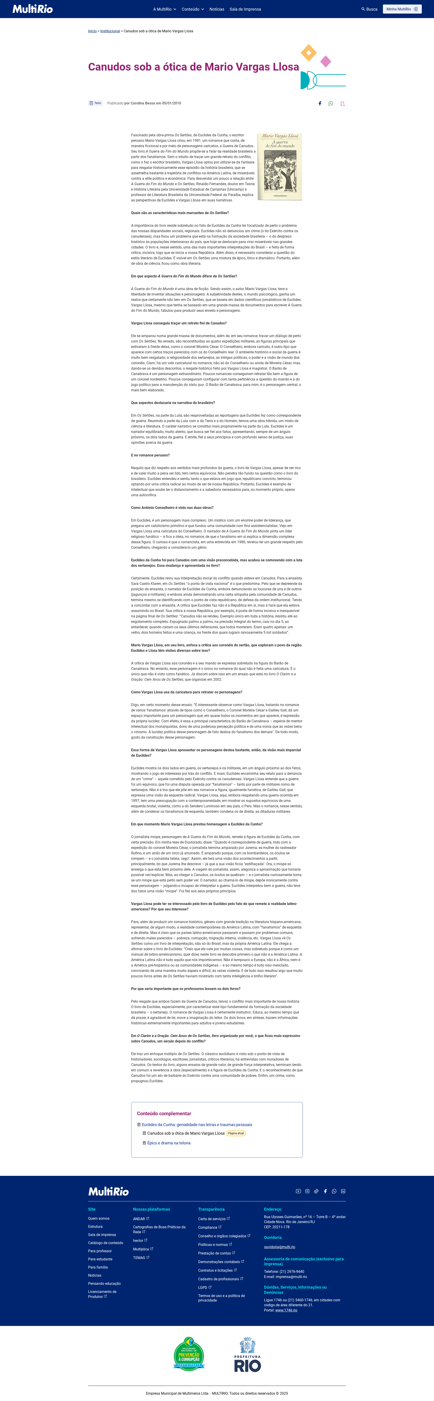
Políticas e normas (213, 1245)
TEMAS (139, 1258)
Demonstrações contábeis (219, 1262)
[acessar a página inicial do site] (32, 9)
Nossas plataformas (151, 1209)
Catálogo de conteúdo (105, 1243)
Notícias (217, 9)
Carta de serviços (212, 1219)
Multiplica (141, 1249)
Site (91, 1209)
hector (138, 1240)
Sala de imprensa (102, 1235)
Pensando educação (104, 1283)
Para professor (100, 1251)
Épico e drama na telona (169, 1143)
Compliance (208, 1227)
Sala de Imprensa (245, 9)
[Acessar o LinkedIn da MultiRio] (343, 1191)
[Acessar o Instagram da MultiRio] (307, 1191)
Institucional (110, 31)
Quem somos (98, 1218)
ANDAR (139, 1219)
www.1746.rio (286, 1310)
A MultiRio (162, 9)
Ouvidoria (273, 1237)
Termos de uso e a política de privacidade (221, 1298)
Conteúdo (190, 9)
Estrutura (95, 1226)
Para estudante (100, 1259)
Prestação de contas (215, 1253)
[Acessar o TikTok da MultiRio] (316, 1191)
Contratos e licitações (216, 1270)
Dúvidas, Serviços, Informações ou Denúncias (295, 1290)
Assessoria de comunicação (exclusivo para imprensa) (304, 1261)
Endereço (272, 1209)
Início (92, 31)
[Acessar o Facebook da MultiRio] (325, 1191)
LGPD (203, 1287)
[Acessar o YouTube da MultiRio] (298, 1191)
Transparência (211, 1209)
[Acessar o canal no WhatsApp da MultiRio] (334, 1191)
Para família (98, 1267)
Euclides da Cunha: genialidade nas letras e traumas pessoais (197, 1124)
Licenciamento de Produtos (102, 1294)
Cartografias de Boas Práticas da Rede (159, 1229)
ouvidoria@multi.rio (279, 1247)
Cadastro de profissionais (219, 1279)
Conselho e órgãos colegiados (222, 1236)
